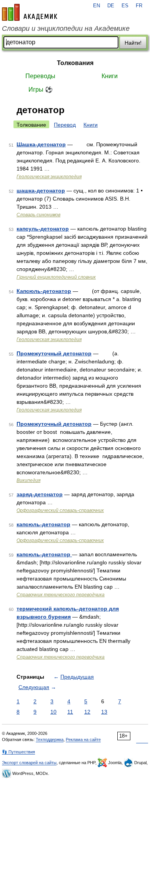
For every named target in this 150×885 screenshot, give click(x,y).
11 (70, 712)
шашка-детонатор (41, 190)
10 (53, 712)
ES (125, 5)
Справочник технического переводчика (61, 594)
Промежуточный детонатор (54, 353)
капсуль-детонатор (43, 229)
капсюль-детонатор (43, 524)
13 (104, 712)
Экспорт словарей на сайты (29, 762)
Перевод (65, 125)
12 (87, 712)
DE (110, 5)
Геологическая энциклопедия (49, 176)
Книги (110, 76)
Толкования (75, 63)
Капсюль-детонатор (44, 291)
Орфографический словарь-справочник (60, 510)
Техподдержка (49, 739)
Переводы (40, 76)
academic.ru (29, 12)
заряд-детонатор (40, 494)
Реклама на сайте (83, 739)
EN (96, 5)
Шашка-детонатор (41, 144)
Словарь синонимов (38, 214)
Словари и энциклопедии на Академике (66, 28)
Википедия (28, 480)
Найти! (133, 43)
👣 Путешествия (18, 751)
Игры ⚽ (40, 89)
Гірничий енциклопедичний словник (56, 277)
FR (139, 5)
